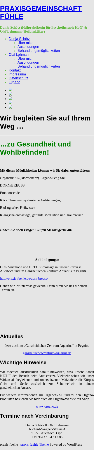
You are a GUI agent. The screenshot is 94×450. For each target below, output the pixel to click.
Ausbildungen (28, 47)
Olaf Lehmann (20, 54)
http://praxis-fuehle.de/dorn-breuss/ (24, 278)
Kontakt (15, 70)
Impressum (17, 74)
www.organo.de (47, 406)
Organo (14, 82)
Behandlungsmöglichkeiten (38, 50)
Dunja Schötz (19, 39)
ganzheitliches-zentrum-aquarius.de (47, 353)
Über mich (25, 43)
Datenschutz (18, 78)
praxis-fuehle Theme (35, 444)
